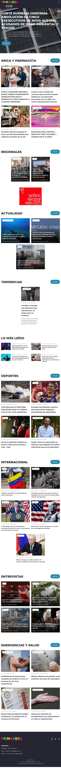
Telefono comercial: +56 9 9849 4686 (11, 753)
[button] (30, 51)
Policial (34, 159)
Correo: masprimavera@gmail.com (11, 751)
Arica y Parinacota (7, 67)
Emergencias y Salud (7, 652)
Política (19, 246)
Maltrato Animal (26, 289)
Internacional (36, 468)
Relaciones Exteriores (8, 220)
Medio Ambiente (17, 159)
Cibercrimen (36, 220)
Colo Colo (5, 418)
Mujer (4, 583)
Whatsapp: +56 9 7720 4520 (9, 748)
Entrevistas (35, 583)
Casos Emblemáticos (37, 418)
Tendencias (35, 502)
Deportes (35, 383)
